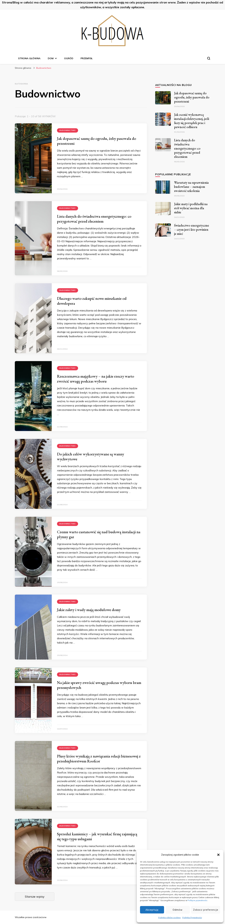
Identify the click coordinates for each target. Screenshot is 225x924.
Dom (51, 58)
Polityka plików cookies (169, 917)
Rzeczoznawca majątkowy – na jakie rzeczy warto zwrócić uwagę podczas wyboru (95, 379)
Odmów (178, 909)
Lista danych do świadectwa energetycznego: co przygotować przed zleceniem (94, 219)
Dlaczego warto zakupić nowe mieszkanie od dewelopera (92, 301)
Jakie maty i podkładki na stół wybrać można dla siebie (191, 208)
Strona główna (29, 58)
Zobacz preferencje (205, 909)
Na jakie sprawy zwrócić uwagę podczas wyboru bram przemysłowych (99, 685)
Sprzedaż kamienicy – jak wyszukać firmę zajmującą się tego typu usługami (97, 836)
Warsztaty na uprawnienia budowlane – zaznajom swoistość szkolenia (191, 186)
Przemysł (87, 58)
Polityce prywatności (197, 900)
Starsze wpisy (34, 896)
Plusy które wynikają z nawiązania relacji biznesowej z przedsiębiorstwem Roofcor (99, 759)
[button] (218, 854)
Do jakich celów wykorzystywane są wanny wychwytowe (90, 456)
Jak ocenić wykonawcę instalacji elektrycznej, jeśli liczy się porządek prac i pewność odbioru (191, 120)
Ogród (68, 58)
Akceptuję (151, 909)
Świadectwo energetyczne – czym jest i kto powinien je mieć (191, 229)
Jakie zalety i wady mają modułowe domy (89, 609)
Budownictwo (67, 130)
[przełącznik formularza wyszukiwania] (208, 58)
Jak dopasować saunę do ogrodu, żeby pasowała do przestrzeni (96, 141)
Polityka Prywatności (192, 917)
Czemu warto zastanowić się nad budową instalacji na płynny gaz (98, 534)
